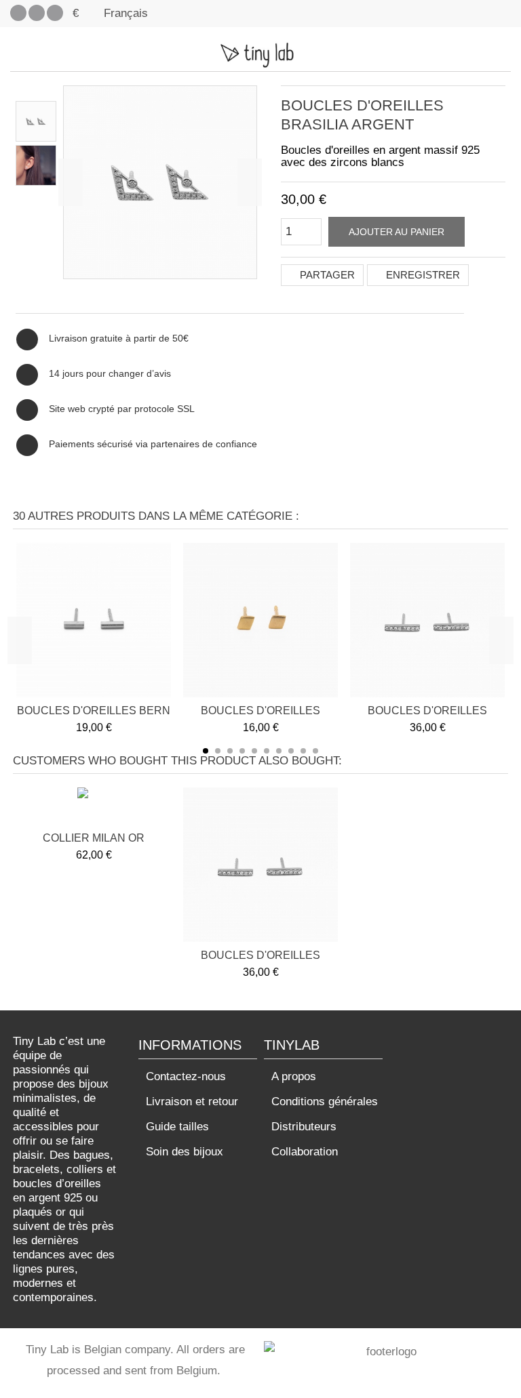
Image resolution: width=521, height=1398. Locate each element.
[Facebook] (18, 13)
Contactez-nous (186, 1076)
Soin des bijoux (184, 1151)
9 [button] (303, 751)
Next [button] (501, 640)
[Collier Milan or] (93, 807)
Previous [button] (19, 640)
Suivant (249, 182)
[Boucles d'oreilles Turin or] (260, 620)
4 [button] (242, 751)
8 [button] (291, 751)
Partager (326, 275)
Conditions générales (324, 1101)
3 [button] (230, 751)
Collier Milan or (93, 838)
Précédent (70, 182)
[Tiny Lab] (260, 54)
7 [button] (279, 751)
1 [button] (205, 751)
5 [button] (254, 751)
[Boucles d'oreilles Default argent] (36, 121)
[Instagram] (55, 13)
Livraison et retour (192, 1101)
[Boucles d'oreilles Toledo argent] (427, 620)
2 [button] (217, 751)
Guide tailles (177, 1126)
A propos (293, 1076)
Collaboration (304, 1151)
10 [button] (315, 751)
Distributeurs (303, 1126)
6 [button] (266, 751)
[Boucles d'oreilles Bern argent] (93, 620)
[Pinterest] (36, 13)
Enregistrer (421, 275)
